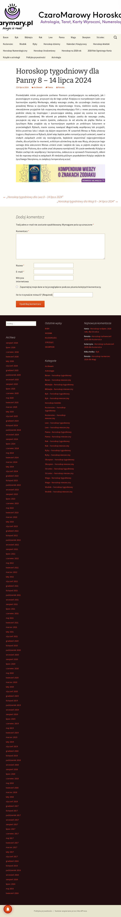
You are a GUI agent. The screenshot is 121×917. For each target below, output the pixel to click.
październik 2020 (13, 650)
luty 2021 (10, 631)
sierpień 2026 (12, 342)
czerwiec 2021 (12, 613)
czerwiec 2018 (12, 778)
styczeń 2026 (12, 365)
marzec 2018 (11, 792)
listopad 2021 (12, 590)
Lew (51, 37)
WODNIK (48, 333)
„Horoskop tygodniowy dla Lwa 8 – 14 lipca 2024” (33, 197)
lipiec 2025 (10, 388)
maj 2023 (10, 508)
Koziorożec (8, 44)
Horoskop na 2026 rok (71, 50)
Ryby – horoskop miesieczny (57, 455)
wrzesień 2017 (12, 819)
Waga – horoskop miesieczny (58, 482)
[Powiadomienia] (8, 909)
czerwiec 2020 (12, 668)
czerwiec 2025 (12, 393)
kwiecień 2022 (12, 567)
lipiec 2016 (10, 884)
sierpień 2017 (12, 824)
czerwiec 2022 (12, 558)
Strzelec (100, 37)
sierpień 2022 (12, 549)
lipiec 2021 (10, 608)
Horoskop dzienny (52, 44)
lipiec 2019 (10, 719)
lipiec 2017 (10, 829)
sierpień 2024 (12, 439)
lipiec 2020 (10, 664)
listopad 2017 (12, 810)
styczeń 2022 (12, 581)
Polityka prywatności (35, 57)
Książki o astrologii (11, 57)
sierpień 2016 (12, 879)
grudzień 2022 (12, 531)
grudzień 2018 (12, 751)
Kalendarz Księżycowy (77, 44)
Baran (5, 37)
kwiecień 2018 (12, 787)
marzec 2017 (11, 847)
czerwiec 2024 (12, 448)
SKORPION (49, 347)
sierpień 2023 (12, 494)
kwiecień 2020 (12, 677)
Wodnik (22, 44)
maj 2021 (10, 618)
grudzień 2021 (12, 586)
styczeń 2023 (12, 526)
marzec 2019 (11, 737)
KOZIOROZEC (51, 337)
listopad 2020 (12, 645)
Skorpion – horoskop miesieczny (59, 464)
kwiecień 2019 (12, 732)
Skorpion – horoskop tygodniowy (59, 459)
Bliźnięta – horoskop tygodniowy (59, 384)
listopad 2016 (12, 865)
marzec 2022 (11, 572)
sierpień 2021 (12, 604)
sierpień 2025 (12, 384)
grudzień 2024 (12, 420)
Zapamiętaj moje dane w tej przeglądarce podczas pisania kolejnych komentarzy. (60, 286)
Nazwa (20, 265)
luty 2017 (10, 852)
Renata (61, 87)
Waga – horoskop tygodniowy (58, 478)
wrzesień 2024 (12, 434)
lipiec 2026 (10, 347)
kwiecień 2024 (12, 457)
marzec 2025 (11, 407)
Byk (16, 37)
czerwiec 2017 (12, 833)
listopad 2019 (12, 700)
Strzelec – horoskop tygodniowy (59, 468)
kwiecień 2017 (12, 842)
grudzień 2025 (12, 370)
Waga (73, 37)
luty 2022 (10, 576)
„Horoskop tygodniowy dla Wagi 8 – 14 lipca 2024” (87, 201)
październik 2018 (13, 760)
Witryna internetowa (22, 279)
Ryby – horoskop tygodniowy (58, 450)
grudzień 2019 (12, 696)
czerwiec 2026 (12, 352)
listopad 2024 (12, 425)
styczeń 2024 (12, 471)
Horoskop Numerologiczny (15, 50)
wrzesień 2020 (12, 654)
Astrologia (56, 57)
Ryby (35, 44)
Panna (61, 37)
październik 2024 (13, 430)
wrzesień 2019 (12, 709)
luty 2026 (10, 361)
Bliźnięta (28, 37)
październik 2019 (13, 705)
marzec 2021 (11, 627)
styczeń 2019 (12, 746)
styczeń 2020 (12, 691)
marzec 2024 (11, 462)
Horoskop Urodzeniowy (44, 50)
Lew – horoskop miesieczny (57, 427)
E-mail (20, 271)
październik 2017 (13, 815)
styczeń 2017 (12, 856)
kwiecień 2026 (12, 356)
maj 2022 (10, 563)
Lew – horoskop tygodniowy (57, 423)
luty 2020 (10, 686)
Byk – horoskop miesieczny (57, 398)
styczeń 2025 (12, 416)
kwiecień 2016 (12, 893)
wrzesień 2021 (12, 599)
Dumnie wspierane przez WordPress (71, 911)
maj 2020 (10, 673)
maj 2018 (10, 783)
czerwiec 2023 (12, 503)
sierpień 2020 (12, 659)
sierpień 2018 (12, 769)
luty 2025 (10, 411)
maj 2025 (10, 398)
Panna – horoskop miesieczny (58, 436)
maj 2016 (10, 888)
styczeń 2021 (12, 636)
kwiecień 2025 (12, 402)
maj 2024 (10, 453)
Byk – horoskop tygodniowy (57, 393)
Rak (40, 37)
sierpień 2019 (12, 714)
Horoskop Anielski (101, 44)
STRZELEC (49, 342)
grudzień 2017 (12, 806)
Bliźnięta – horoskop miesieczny (59, 389)
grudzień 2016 (12, 861)
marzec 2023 (11, 517)
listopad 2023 (12, 480)
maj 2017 (10, 838)
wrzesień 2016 (12, 875)
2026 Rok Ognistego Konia (100, 50)
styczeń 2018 (12, 801)
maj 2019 (10, 728)
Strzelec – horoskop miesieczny (59, 473)
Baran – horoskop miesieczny (58, 380)
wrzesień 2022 (12, 544)
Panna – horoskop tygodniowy (58, 432)
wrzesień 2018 (12, 764)
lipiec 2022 (10, 553)
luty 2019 (10, 741)
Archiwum (38, 87)
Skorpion (86, 37)
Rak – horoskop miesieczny (57, 445)
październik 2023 (13, 485)
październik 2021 (13, 595)
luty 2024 (10, 466)
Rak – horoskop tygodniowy (57, 441)
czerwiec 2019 (12, 723)
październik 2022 (13, 540)
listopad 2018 (12, 755)
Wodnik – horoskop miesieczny (58, 491)
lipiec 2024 (10, 443)
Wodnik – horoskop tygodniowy (59, 487)
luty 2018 (10, 797)
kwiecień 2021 (12, 622)
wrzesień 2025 (12, 379)
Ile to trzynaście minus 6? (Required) (34, 294)
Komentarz (22, 231)
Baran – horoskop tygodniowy (58, 375)
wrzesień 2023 (12, 489)
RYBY (47, 328)
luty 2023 (10, 521)
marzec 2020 (11, 682)
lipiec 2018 (10, 774)
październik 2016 (13, 870)
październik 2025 (13, 375)
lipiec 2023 (10, 498)
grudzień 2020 (12, 641)
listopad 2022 (12, 535)
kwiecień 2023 (12, 512)
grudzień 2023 (12, 475)
